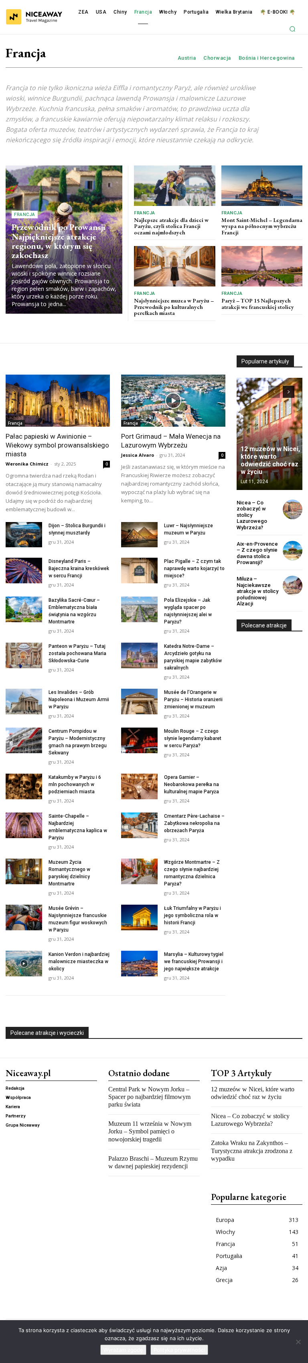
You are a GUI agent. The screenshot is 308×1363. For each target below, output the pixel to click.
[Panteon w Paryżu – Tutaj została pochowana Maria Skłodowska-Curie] (24, 655)
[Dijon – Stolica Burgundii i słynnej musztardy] (24, 535)
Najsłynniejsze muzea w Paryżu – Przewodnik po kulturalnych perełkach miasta (174, 307)
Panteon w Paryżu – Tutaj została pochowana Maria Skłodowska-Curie (77, 653)
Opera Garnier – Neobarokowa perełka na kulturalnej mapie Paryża (191, 784)
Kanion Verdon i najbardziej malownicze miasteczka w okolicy (79, 962)
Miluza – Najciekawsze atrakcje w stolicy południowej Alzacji (257, 591)
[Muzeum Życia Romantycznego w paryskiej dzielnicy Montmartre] (24, 871)
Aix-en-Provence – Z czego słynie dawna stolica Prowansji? (257, 553)
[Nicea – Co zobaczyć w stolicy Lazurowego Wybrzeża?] (292, 509)
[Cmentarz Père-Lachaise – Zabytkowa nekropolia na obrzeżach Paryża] (139, 825)
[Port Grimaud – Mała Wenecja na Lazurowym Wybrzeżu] (173, 401)
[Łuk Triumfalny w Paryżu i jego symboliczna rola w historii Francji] (139, 917)
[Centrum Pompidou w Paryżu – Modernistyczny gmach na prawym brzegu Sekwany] (24, 740)
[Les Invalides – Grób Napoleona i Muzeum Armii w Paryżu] (24, 701)
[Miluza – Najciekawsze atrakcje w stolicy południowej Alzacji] (292, 585)
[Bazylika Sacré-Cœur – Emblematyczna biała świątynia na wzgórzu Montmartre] (24, 609)
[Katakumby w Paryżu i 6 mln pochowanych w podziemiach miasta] (24, 786)
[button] (292, 29)
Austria (187, 58)
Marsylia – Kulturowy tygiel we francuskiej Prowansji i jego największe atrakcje (193, 962)
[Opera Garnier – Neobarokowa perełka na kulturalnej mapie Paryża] (139, 786)
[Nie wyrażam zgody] (298, 1342)
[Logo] (34, 16)
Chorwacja (217, 58)
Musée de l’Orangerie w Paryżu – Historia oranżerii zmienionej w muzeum (193, 700)
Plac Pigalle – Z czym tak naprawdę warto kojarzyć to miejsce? (194, 569)
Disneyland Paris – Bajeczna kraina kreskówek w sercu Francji (79, 569)
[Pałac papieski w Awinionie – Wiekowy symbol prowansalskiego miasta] (58, 401)
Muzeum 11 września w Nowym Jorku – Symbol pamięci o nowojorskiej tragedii (149, 1131)
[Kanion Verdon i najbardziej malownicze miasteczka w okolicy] (24, 963)
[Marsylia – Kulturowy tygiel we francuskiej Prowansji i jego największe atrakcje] (139, 963)
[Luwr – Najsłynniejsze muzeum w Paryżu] (139, 535)
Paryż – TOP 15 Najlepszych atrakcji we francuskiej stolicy (257, 303)
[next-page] (288, 392)
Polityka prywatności (179, 1350)
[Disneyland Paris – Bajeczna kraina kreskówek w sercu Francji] (24, 570)
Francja (24, 214)
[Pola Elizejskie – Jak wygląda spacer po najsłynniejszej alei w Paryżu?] (139, 609)
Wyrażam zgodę (123, 1350)
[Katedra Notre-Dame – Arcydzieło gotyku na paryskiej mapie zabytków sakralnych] (139, 655)
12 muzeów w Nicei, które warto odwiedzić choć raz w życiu (270, 460)
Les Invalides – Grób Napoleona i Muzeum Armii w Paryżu (79, 700)
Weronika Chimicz (27, 464)
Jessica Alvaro (137, 455)
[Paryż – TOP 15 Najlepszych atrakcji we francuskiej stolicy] (262, 266)
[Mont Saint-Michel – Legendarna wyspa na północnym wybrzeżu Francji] (262, 185)
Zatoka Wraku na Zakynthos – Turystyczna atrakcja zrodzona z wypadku (251, 1150)
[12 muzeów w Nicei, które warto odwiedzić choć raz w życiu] (269, 434)
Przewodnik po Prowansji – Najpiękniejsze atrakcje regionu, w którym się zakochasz (62, 241)
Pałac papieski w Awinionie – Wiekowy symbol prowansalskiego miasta (57, 445)
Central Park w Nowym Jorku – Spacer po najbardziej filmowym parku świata (149, 1097)
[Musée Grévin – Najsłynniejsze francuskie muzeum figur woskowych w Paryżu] (24, 917)
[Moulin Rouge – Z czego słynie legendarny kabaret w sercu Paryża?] (139, 740)
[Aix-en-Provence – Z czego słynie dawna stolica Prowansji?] (292, 551)
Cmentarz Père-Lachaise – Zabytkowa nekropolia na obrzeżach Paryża (194, 823)
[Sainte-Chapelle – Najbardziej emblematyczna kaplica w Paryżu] (24, 825)
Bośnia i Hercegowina (267, 58)
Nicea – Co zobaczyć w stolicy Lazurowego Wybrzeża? (252, 515)
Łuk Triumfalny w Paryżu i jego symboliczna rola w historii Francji (192, 915)
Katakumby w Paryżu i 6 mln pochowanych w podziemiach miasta (75, 784)
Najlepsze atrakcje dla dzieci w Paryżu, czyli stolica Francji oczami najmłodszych (171, 226)
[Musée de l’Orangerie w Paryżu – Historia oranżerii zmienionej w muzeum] (139, 701)
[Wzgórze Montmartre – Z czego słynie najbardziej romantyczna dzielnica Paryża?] (139, 871)
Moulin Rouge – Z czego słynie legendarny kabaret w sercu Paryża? (192, 738)
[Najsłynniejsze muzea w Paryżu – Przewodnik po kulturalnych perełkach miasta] (174, 266)
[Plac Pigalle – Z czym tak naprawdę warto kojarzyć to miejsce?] (139, 570)
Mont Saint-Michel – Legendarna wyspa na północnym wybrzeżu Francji (261, 226)
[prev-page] (274, 392)
